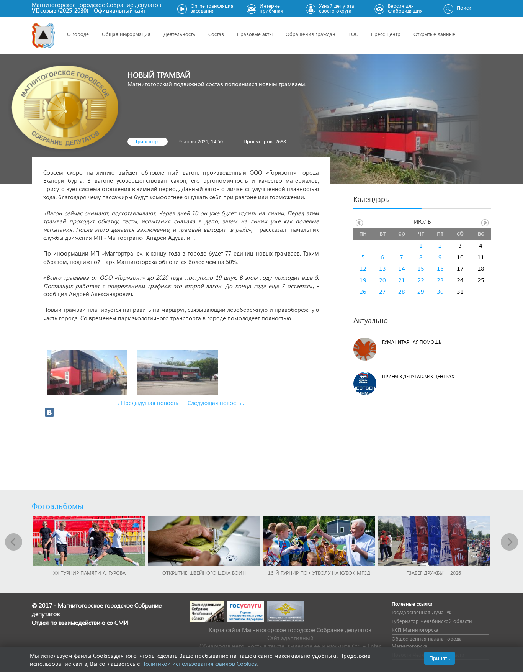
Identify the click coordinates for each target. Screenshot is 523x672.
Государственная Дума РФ (421, 612)
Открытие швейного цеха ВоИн (204, 572)
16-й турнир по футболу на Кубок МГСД (319, 572)
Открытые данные (434, 34)
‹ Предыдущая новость (148, 402)
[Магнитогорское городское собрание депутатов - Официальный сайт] (43, 35)
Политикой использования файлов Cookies (199, 663)
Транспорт (147, 141)
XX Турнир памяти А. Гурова (89, 572)
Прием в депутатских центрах (418, 376)
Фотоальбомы (57, 505)
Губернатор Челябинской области (432, 621)
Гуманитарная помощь (411, 342)
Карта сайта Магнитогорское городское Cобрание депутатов (290, 630)
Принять (439, 658)
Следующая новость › (216, 402)
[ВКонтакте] (49, 412)
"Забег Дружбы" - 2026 (434, 572)
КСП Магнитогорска (415, 629)
